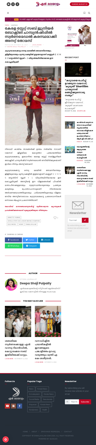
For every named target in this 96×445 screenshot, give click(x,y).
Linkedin (46, 240)
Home (7, 25)
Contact (68, 432)
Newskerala (47, 399)
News (21, 224)
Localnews (9, 358)
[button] (7, 19)
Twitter (31, 240)
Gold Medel (12, 224)
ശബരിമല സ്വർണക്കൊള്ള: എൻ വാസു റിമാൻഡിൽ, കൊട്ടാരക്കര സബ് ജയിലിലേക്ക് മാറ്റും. (17, 348)
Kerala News (42, 389)
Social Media (34, 399)
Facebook (14, 240)
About (34, 432)
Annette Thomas (14, 217)
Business (80, 160)
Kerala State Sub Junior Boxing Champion (24, 221)
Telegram (32, 246)
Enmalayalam (31, 224)
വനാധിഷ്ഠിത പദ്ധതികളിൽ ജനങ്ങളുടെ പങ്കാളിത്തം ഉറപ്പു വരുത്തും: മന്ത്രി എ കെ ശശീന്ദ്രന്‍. (46, 349)
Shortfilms (81, 111)
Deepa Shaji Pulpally (16, 46)
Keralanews (33, 410)
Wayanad (32, 405)
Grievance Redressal (50, 432)
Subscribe (85, 402)
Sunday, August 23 (79, 4)
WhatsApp (14, 246)
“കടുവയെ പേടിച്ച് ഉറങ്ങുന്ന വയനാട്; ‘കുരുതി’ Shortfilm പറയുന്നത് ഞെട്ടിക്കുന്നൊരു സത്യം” (76, 88)
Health (79, 141)
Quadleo (54, 439)
